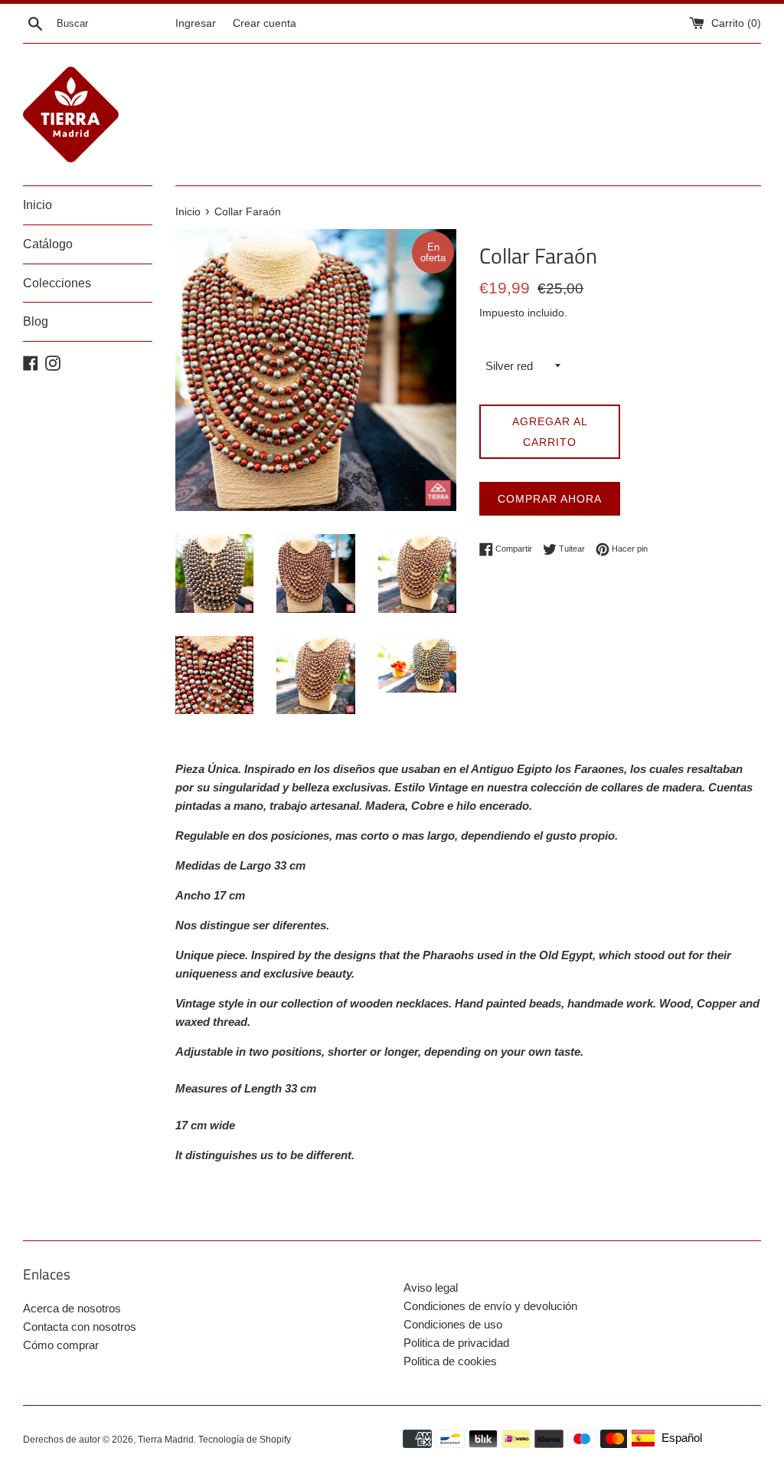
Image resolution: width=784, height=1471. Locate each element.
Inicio (37, 204)
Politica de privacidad (456, 1342)
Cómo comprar (61, 1344)
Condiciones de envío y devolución (490, 1305)
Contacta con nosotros (79, 1326)
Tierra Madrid (166, 1439)
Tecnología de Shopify (244, 1439)
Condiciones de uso (452, 1324)
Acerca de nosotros (72, 1308)
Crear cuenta (264, 23)
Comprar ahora (550, 499)
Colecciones (57, 283)
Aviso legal (430, 1287)
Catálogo (48, 244)
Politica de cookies (450, 1361)
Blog (35, 321)
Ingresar (195, 23)
